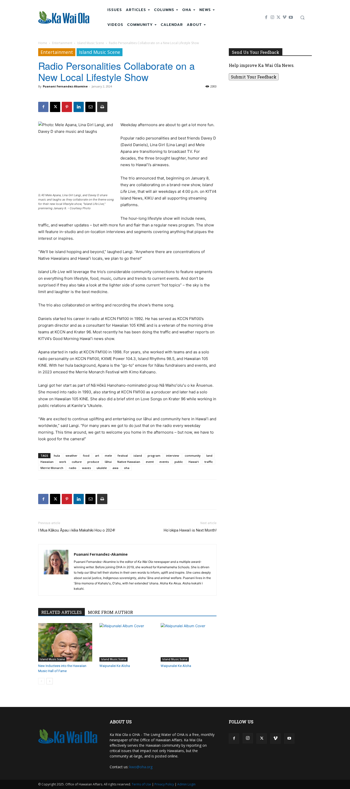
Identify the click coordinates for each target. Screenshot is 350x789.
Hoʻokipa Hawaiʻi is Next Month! (190, 530)
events (164, 462)
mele (108, 455)
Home (42, 43)
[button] (302, 17)
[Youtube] (291, 17)
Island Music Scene (90, 43)
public (178, 462)
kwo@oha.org (140, 766)
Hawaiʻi (194, 462)
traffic (208, 462)
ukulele (102, 468)
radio (72, 468)
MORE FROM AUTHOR (110, 612)
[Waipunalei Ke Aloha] (127, 642)
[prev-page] (41, 681)
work (62, 462)
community (193, 455)
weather (71, 455)
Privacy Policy (164, 784)
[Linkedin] (79, 107)
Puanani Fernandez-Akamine (65, 86)
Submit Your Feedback (253, 76)
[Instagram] (272, 17)
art (97, 455)
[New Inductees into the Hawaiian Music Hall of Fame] (66, 642)
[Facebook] (266, 17)
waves (86, 468)
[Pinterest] (67, 107)
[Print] (102, 107)
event (150, 462)
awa (115, 468)
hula (57, 455)
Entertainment (62, 43)
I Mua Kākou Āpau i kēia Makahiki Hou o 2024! (76, 530)
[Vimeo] (285, 17)
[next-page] (49, 681)
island (137, 455)
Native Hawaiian (128, 462)
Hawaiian (47, 462)
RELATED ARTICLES (61, 612)
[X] (278, 17)
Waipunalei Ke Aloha (114, 666)
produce (93, 462)
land (209, 455)
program (154, 455)
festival (123, 455)
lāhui (108, 462)
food (86, 455)
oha (126, 468)
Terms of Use (141, 784)
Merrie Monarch (51, 468)
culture (77, 462)
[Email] (90, 107)
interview (172, 455)
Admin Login (186, 784)
